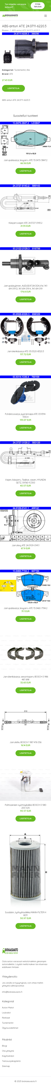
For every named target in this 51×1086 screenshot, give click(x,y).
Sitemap (6, 1066)
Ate (28, 70)
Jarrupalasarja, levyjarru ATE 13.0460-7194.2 (25, 608)
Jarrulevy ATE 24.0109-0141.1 (25, 545)
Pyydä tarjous (37, 5)
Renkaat (6, 1017)
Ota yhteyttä (8, 1051)
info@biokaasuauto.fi (12, 992)
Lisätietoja (13, 88)
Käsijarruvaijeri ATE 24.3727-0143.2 (25, 223)
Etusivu (5, 30)
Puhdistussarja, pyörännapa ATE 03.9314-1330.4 (25, 415)
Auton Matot (8, 1007)
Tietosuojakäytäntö (11, 1061)
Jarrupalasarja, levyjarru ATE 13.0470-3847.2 (25, 160)
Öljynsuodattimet (10, 1028)
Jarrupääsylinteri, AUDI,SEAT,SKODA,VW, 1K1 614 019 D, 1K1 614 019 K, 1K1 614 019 (25, 287)
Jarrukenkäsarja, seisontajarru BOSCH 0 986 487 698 (25, 678)
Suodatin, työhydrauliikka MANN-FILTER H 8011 (25, 914)
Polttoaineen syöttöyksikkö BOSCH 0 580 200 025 (25, 806)
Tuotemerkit (20, 70)
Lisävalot (6, 1012)
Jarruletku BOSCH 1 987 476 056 (25, 742)
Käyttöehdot (8, 1056)
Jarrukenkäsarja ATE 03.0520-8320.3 (25, 351)
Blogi (4, 1045)
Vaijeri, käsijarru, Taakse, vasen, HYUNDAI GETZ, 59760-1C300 (25, 481)
